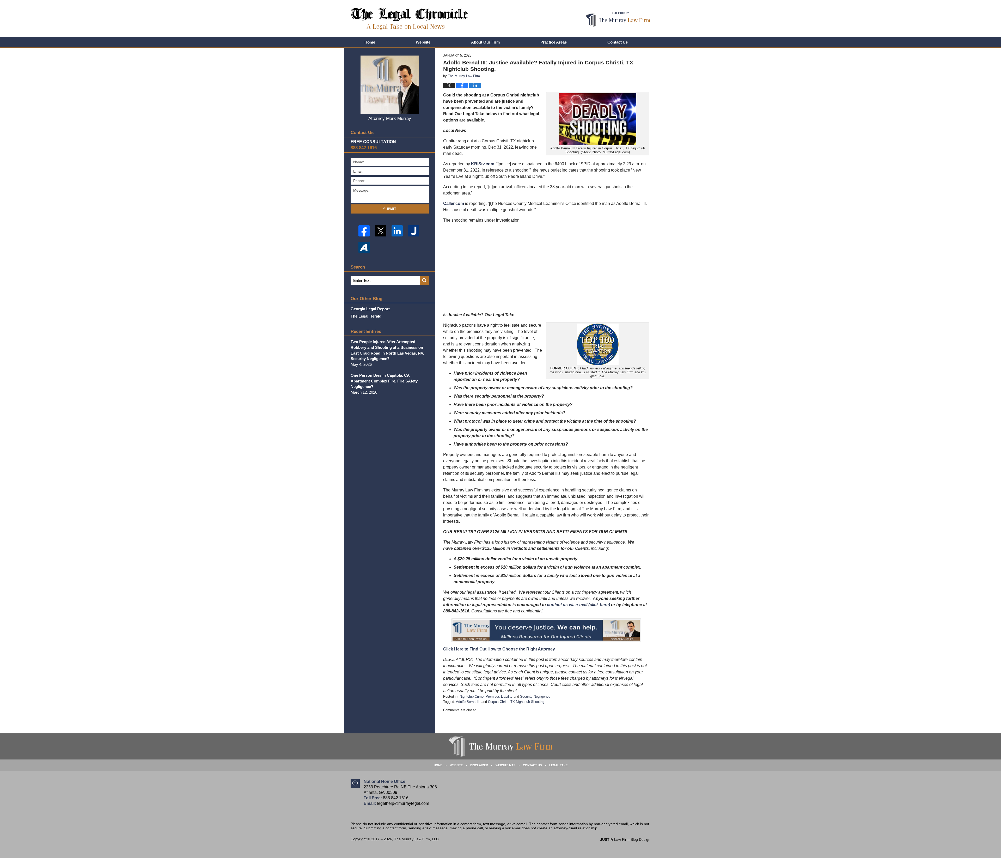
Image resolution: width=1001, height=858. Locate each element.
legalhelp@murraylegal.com (403, 803)
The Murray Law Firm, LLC (416, 839)
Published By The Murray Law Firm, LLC (618, 19)
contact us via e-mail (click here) (578, 605)
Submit (389, 209)
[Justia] (413, 230)
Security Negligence (535, 696)
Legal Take (558, 765)
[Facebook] (364, 230)
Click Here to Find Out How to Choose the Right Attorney (499, 649)
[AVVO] (364, 247)
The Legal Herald (366, 316)
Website (423, 42)
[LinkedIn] (397, 230)
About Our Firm (485, 42)
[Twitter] (380, 230)
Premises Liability (499, 696)
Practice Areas (553, 42)
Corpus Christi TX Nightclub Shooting (516, 702)
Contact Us (617, 42)
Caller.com (453, 203)
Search (424, 280)
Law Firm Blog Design (625, 839)
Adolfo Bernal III (468, 702)
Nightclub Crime (472, 696)
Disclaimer (479, 765)
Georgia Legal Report (370, 309)
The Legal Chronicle (409, 19)
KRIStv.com (482, 164)
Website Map (505, 765)
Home (369, 42)
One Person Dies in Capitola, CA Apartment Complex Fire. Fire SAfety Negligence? (384, 381)
